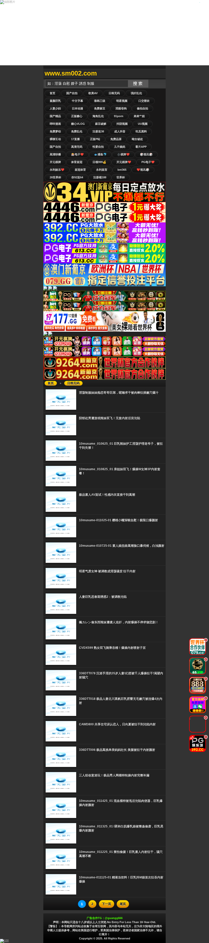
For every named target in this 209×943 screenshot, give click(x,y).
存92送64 (77, 177)
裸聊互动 (55, 139)
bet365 (121, 169)
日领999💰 (99, 162)
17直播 (75, 139)
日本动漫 (77, 108)
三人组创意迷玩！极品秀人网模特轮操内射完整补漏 (114, 775)
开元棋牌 (55, 162)
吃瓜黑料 (141, 131)
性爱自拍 (98, 146)
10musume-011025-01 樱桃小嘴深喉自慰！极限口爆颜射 (118, 520)
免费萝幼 (55, 131)
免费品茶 (116, 139)
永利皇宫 (101, 169)
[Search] (160, 73)
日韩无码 (114, 93)
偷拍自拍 (142, 108)
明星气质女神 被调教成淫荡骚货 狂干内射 (107, 571)
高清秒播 (55, 154)
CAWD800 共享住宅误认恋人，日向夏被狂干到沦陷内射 (117, 724)
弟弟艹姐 (139, 116)
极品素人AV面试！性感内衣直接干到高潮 (107, 495)
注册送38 (98, 131)
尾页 (123, 904)
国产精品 (55, 116)
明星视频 (121, 100)
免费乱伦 (76, 131)
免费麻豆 (99, 108)
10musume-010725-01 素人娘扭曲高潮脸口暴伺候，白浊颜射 (121, 546)
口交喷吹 (144, 100)
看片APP (141, 146)
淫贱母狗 (121, 108)
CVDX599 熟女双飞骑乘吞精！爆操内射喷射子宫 (112, 648)
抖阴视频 (122, 123)
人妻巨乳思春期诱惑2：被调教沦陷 (103, 597)
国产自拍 (71, 93)
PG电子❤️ (148, 162)
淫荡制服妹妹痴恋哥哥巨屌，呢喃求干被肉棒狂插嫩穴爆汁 (119, 392)
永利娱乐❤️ (57, 169)
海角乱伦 (98, 116)
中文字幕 (77, 100)
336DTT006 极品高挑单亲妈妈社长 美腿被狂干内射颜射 (117, 750)
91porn (118, 116)
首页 (52, 93)
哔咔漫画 (55, 123)
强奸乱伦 (136, 93)
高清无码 (76, 146)
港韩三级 (99, 100)
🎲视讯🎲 (146, 154)
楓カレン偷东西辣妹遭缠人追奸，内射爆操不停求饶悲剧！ (119, 622)
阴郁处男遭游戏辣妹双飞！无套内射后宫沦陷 (109, 418)
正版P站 (95, 139)
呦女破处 (137, 139)
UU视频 (143, 123)
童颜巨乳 (55, 100)
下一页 (106, 904)
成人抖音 (119, 131)
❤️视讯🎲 (143, 169)
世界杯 (120, 177)
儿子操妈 (119, 146)
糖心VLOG (78, 123)
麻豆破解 (100, 123)
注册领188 (99, 177)
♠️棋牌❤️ (123, 154)
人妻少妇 (55, 108)
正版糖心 (76, 116)
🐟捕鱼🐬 (100, 154)
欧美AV (93, 93)
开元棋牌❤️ (123, 162)
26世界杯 (55, 177)
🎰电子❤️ (77, 154)
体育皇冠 (76, 162)
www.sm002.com (71, 73)
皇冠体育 (80, 169)
